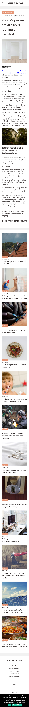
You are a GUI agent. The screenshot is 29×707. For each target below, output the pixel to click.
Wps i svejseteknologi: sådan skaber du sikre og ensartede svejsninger (12, 435)
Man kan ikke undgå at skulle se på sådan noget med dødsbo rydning (14, 72)
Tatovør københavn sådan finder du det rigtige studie (13, 331)
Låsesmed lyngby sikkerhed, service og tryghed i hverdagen (14, 505)
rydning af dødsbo (7, 12)
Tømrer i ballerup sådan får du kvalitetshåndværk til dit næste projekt (13, 575)
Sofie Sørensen (19, 15)
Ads (15, 690)
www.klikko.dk (16, 676)
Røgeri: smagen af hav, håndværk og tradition (14, 366)
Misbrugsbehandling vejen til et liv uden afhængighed (14, 471)
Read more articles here (14, 220)
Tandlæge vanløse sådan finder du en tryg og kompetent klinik (14, 400)
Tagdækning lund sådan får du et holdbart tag (14, 263)
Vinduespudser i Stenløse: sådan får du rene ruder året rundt (13, 540)
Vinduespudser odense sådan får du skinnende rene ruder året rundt (14, 297)
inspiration (4, 256)
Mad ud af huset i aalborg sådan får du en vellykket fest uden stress (14, 645)
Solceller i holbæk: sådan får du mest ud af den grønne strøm (13, 611)
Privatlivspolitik (17, 704)
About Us (14, 692)
